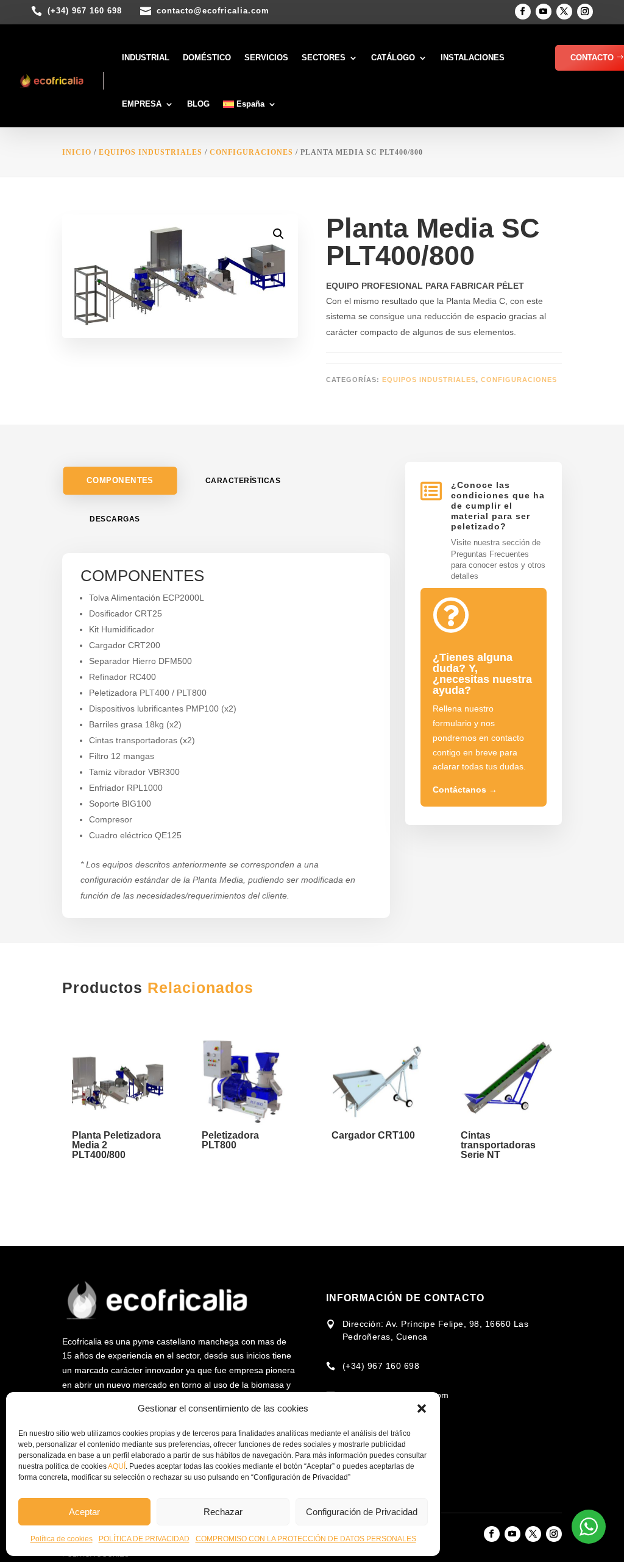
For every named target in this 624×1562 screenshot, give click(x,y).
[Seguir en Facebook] (523, 11)
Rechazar (223, 1512)
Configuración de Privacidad (361, 1512)
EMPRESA (141, 103)
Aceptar (84, 1512)
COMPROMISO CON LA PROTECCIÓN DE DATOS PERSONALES (306, 1539)
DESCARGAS (115, 519)
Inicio (76, 152)
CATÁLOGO (393, 57)
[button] (422, 1408)
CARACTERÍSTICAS (243, 480)
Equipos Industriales (150, 152)
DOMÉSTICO (207, 57)
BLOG (198, 103)
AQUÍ (117, 1466)
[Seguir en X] (564, 11)
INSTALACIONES (473, 57)
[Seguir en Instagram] (585, 11)
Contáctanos (465, 789)
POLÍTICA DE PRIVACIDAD (144, 1539)
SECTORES (324, 57)
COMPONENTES (120, 481)
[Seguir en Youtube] (543, 11)
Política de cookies (61, 1539)
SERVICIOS (266, 57)
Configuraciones (251, 152)
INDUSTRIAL (145, 57)
